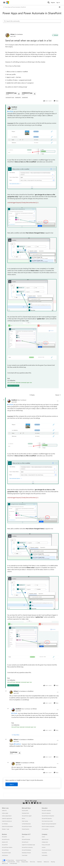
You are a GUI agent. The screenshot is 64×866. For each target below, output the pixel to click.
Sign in (12, 784)
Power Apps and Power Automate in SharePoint (15, 7)
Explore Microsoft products (7, 826)
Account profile (25, 810)
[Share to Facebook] (26, 803)
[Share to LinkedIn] (24, 803)
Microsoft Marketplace (26, 850)
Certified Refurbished (26, 823)
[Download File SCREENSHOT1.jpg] (18, 93)
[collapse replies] (4, 400)
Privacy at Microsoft (46, 844)
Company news (45, 842)
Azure (23, 836)
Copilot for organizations (7, 818)
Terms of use (32, 861)
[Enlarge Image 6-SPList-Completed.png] (32, 357)
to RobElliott (29, 691)
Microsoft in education (46, 810)
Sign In (58, 2)
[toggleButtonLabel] (59, 7)
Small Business (5, 855)
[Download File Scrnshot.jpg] (19, 753)
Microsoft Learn (25, 842)
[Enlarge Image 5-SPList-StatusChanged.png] (32, 151)
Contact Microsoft (11, 861)
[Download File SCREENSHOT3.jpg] (34, 93)
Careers (43, 836)
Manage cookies (24, 861)
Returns (23, 818)
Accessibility (44, 852)
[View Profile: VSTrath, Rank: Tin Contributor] (7, 35)
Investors (44, 847)
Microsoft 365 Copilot (6, 852)
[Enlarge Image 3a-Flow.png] (32, 250)
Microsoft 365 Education (47, 818)
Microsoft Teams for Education (48, 815)
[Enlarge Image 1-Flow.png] (32, 177)
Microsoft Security (5, 839)
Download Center (25, 813)
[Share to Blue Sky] (35, 803)
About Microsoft (45, 839)
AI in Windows (5, 823)
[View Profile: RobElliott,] (9, 108)
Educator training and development (49, 823)
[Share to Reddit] (32, 803)
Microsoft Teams (5, 850)
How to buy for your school (47, 821)
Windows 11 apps (5, 829)
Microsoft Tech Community (27, 847)
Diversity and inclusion (46, 850)
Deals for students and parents (48, 826)
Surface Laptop (5, 813)
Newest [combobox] (58, 395)
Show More (16, 735)
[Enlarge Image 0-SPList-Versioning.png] (32, 137)
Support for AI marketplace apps (28, 844)
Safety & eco (46, 861)
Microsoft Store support (27, 815)
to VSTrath (34, 709)
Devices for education (46, 813)
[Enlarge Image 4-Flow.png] (32, 335)
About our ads (5, 863)
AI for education (45, 829)
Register (53, 2)
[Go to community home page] (7, 2)
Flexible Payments (25, 829)
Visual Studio (24, 855)
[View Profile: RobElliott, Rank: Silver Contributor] (9, 401)
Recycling (53, 861)
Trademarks (39, 861)
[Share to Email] (40, 803)
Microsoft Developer (26, 839)
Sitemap (3, 861)
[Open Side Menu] (4, 2)
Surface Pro (4, 810)
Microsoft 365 (5, 844)
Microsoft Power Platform (7, 847)
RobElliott (14, 107)
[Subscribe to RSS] (37, 803)
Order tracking (25, 821)
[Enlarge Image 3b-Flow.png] (32, 295)
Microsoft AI (4, 836)
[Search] (49, 2)
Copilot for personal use (7, 821)
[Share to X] (29, 803)
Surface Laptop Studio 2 (7, 815)
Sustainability (44, 855)
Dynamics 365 (5, 842)
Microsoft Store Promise (27, 826)
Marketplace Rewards (26, 852)
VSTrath (12, 34)
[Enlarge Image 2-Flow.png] (32, 217)
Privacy (18, 861)
